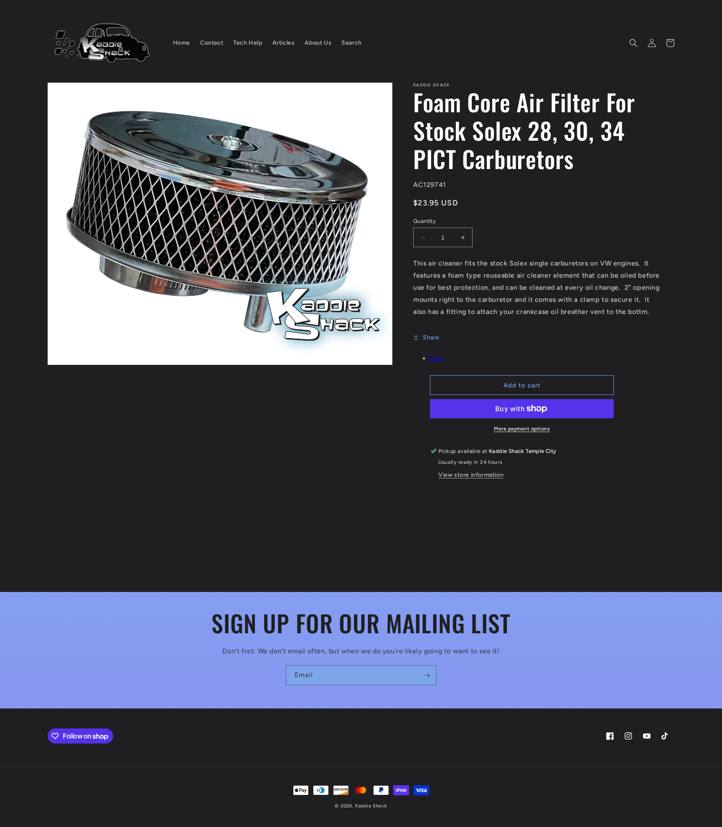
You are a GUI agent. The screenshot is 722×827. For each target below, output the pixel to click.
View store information (470, 474)
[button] (633, 43)
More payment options (522, 429)
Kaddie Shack (371, 806)
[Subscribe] (426, 675)
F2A (436, 358)
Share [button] (431, 337)
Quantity (424, 221)
